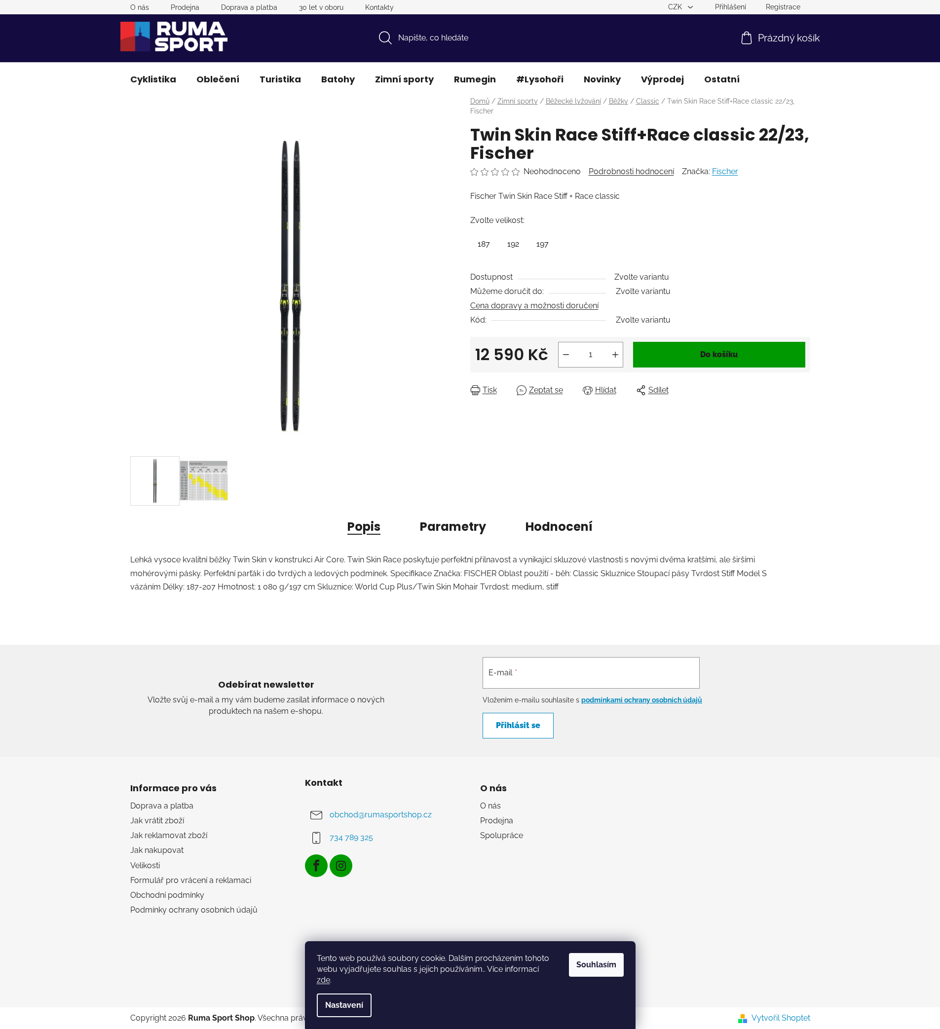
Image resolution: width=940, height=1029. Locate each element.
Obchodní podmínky (167, 895)
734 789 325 (351, 837)
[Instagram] (341, 865)
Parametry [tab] (453, 526)
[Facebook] (316, 865)
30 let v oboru (321, 7)
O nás (139, 7)
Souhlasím (596, 964)
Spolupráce (501, 835)
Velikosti (145, 865)
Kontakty (379, 7)
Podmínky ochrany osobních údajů (194, 910)
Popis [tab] (363, 526)
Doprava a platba (249, 7)
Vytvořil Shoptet (781, 1018)
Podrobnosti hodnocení (631, 171)
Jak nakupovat (157, 850)
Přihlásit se (518, 725)
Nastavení (344, 1005)
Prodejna (185, 7)
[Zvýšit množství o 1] (615, 354)
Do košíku (719, 354)
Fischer (725, 171)
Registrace (783, 7)
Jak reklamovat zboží (168, 835)
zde (323, 980)
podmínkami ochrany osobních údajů (641, 700)
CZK (676, 7)
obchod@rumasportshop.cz (381, 814)
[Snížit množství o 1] (566, 354)
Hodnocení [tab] (559, 526)
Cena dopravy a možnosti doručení (534, 305)
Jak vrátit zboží (157, 820)
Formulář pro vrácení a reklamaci (190, 880)
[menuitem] (153, 79)
